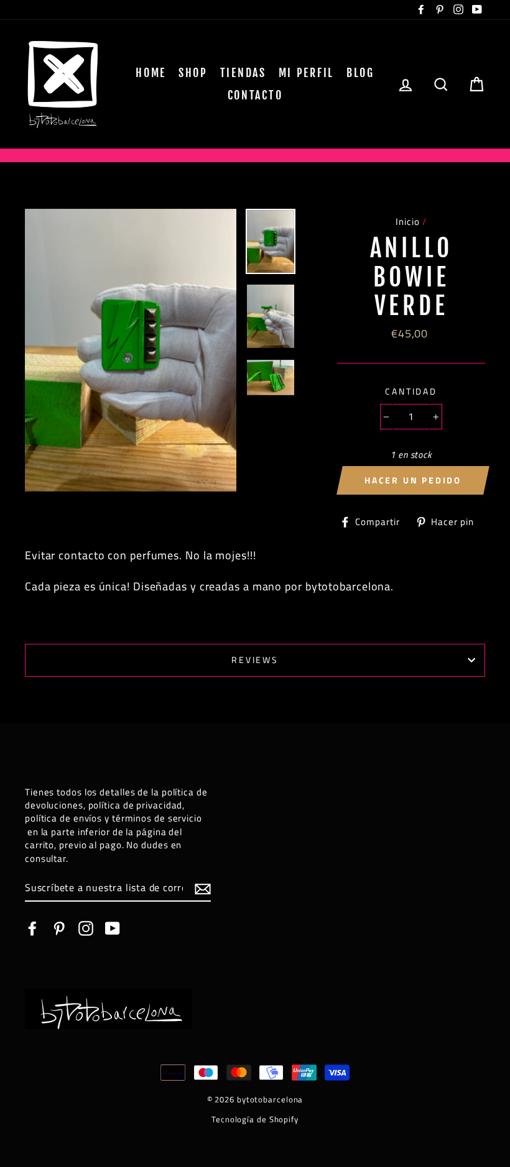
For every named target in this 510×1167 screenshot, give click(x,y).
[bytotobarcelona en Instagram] (85, 927)
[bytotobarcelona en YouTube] (112, 927)
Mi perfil (306, 73)
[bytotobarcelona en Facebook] (32, 927)
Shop (193, 73)
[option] (131, 350)
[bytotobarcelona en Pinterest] (59, 927)
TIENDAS (243, 73)
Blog (360, 73)
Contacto (255, 95)
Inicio (407, 221)
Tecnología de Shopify (255, 1119)
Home (151, 73)
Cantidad (411, 391)
